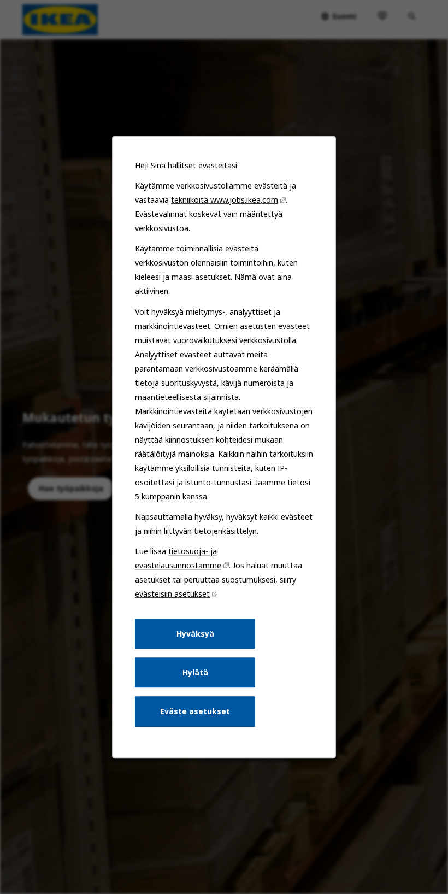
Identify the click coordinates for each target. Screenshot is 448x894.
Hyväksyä (195, 633)
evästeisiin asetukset (172, 594)
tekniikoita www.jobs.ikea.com (224, 200)
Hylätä (195, 672)
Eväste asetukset (195, 711)
